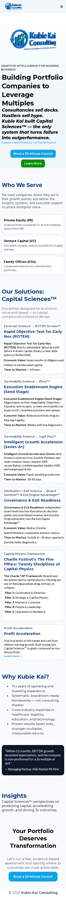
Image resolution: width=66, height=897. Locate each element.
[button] (61, 6)
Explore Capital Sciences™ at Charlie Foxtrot (29, 142)
